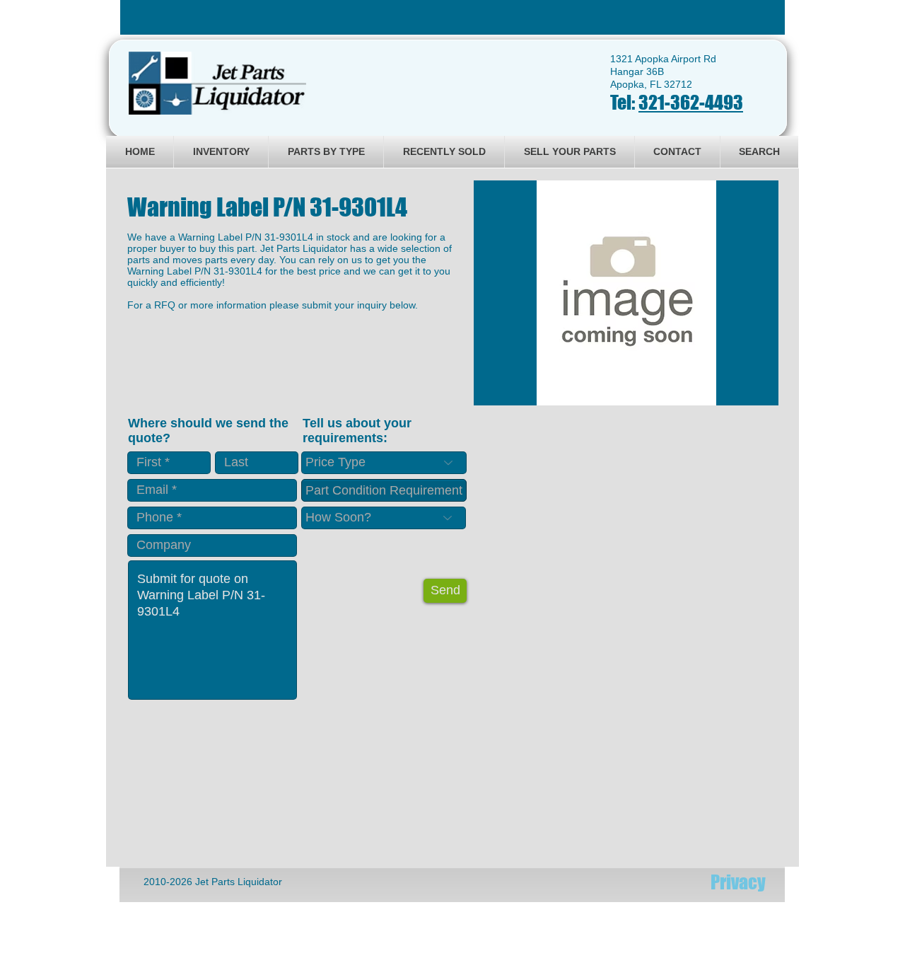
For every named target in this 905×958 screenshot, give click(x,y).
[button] (626, 292)
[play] (749, 393)
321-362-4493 (690, 102)
